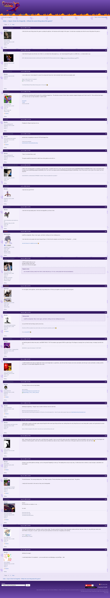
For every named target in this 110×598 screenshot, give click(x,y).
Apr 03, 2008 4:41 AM (25, 50)
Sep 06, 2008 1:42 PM (25, 312)
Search (17, 14)
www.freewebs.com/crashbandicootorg (30, 143)
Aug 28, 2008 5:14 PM (25, 207)
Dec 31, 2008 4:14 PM (25, 459)
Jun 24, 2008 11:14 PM (26, 119)
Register (23, 14)
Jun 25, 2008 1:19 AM (25, 133)
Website (7, 113)
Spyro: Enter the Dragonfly (16, 21)
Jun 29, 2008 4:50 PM (25, 165)
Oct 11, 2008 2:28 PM (25, 359)
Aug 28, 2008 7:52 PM (25, 231)
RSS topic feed (104, 584)
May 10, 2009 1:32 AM (25, 475)
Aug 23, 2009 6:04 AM (25, 499)
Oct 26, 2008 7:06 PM (25, 381)
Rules (10, 14)
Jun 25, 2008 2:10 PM (25, 150)
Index (4, 14)
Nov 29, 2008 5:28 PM (25, 419)
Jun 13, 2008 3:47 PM (25, 91)
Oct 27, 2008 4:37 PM (25, 403)
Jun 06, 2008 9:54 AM (25, 71)
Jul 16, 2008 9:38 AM (25, 186)
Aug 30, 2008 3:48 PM (25, 286)
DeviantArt (24, 100)
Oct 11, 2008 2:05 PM (25, 338)
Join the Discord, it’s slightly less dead (30, 243)
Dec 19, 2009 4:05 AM (25, 549)
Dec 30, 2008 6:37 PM (25, 435)
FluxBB (105, 587)
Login (29, 14)
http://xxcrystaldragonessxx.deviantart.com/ (30, 390)
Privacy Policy (106, 592)
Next (13, 24)
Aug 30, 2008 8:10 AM (25, 258)
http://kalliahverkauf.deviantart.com (78, 412)
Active (99, 17)
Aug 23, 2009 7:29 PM (25, 525)
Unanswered (104, 17)
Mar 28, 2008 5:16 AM (25, 27)
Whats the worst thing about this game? (39, 21)
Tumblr (23, 102)
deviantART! (27, 332)
